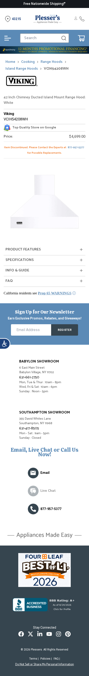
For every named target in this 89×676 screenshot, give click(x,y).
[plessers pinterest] (68, 634)
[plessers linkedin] (40, 634)
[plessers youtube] (49, 634)
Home (10, 62)
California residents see (37, 293)
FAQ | (57, 658)
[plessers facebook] (21, 634)
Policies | (46, 658)
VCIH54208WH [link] (56, 68)
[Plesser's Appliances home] (47, 19)
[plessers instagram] (58, 634)
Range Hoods (52, 62)
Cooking (28, 62)
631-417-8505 (29, 428)
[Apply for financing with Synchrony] (44, 50)
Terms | (34, 658)
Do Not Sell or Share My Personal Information (44, 664)
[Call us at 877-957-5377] (33, 509)
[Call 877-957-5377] (81, 18)
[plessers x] (30, 634)
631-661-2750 (29, 377)
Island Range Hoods (21, 68)
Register (65, 330)
